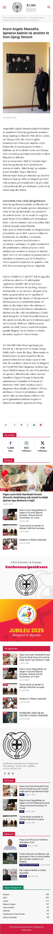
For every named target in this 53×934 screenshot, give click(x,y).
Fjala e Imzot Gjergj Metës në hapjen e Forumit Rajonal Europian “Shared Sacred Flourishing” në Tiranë (32, 514)
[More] (41, 425)
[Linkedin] (34, 425)
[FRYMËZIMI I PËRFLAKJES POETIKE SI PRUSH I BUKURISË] (10, 717)
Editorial (23, 845)
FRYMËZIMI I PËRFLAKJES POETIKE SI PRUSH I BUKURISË (33, 714)
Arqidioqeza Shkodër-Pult (17, 18)
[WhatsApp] (27, 425)
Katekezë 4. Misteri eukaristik (32, 540)
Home (5, 18)
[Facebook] (14, 425)
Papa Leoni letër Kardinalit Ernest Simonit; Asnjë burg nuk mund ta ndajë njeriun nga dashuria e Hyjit (25, 497)
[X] (21, 425)
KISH (2, 489)
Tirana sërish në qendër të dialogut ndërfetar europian (32, 526)
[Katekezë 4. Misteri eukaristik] (10, 544)
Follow (26, 442)
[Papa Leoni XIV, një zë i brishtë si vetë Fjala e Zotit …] (10, 844)
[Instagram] (9, 774)
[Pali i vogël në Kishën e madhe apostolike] (10, 874)
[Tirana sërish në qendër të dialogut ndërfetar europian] (10, 530)
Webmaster (26, 930)
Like (10, 442)
